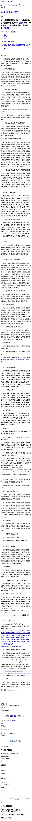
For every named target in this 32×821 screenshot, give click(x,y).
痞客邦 (11, 716)
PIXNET (7, 798)
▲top (2, 723)
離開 (9, 818)
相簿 (5, 35)
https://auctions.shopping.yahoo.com (14, 671)
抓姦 (21, 23)
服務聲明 (17, 799)
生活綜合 (13, 32)
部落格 (5, 36)
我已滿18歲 (3, 818)
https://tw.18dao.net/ (12, 690)
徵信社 (7, 28)
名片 (5, 38)
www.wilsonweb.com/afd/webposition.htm (11, 233)
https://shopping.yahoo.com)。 (19, 675)
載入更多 (3, 726)
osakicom (3, 707)
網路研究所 (13, 720)
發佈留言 (3, 735)
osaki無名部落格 (10, 12)
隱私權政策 (27, 798)
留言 (15, 716)
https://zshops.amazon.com (23, 673)
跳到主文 (3, 16)
